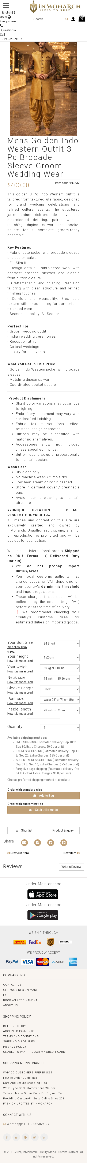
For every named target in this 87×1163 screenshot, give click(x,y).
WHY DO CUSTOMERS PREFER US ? (27, 1072)
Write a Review (71, 867)
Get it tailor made (46, 809)
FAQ (6, 995)
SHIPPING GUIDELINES (19, 1041)
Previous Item (19, 853)
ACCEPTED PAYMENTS (18, 1031)
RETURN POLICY (14, 1026)
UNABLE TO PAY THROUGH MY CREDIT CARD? (35, 1051)
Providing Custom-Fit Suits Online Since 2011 (34, 1098)
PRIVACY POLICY (15, 1046)
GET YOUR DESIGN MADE (20, 989)
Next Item (70, 853)
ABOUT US (10, 1005)
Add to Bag (46, 795)
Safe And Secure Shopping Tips (25, 1082)
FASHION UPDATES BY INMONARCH (28, 1103)
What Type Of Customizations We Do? (29, 1088)
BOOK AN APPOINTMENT (20, 1000)
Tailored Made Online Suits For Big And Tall (33, 1093)
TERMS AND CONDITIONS (21, 1036)
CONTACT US (12, 984)
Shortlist (26, 830)
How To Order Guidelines (20, 1077)
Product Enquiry (63, 830)
